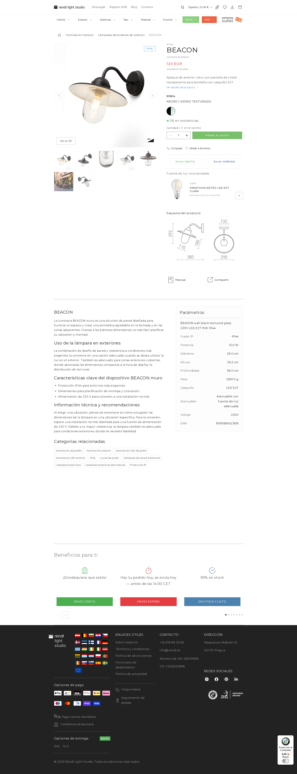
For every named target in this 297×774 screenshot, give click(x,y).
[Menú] (291, 737)
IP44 (92, 457)
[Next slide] (152, 95)
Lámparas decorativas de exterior (121, 35)
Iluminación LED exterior (70, 457)
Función (168, 19)
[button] (182, 7)
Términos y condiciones (133, 649)
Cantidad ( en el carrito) (184, 127)
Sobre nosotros (127, 642)
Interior (61, 19)
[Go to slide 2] (228, 614)
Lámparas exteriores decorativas (105, 465)
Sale (207, 19)
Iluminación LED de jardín (131, 450)
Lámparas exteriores (68, 465)
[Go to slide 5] (237, 614)
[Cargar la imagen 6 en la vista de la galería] (63, 181)
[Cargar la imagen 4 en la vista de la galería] (127, 160)
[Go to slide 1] (226, 614)
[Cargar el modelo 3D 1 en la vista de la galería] (85, 181)
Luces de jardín (109, 457)
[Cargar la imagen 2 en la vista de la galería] (85, 160)
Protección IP (138, 465)
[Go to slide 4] (234, 614)
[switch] (285, 761)
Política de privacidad (131, 674)
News (188, 19)
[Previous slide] (59, 95)
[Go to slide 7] (242, 614)
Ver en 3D (66, 141)
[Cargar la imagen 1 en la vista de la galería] (63, 160)
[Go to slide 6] (239, 614)
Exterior (82, 19)
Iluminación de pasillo (69, 450)
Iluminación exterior (80, 35)
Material (146, 19)
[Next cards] (65, 614)
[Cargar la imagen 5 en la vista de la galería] (148, 160)
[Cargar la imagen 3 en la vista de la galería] (106, 160)
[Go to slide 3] (231, 614)
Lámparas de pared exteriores (142, 457)
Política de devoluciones (134, 655)
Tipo (125, 19)
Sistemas (105, 19)
